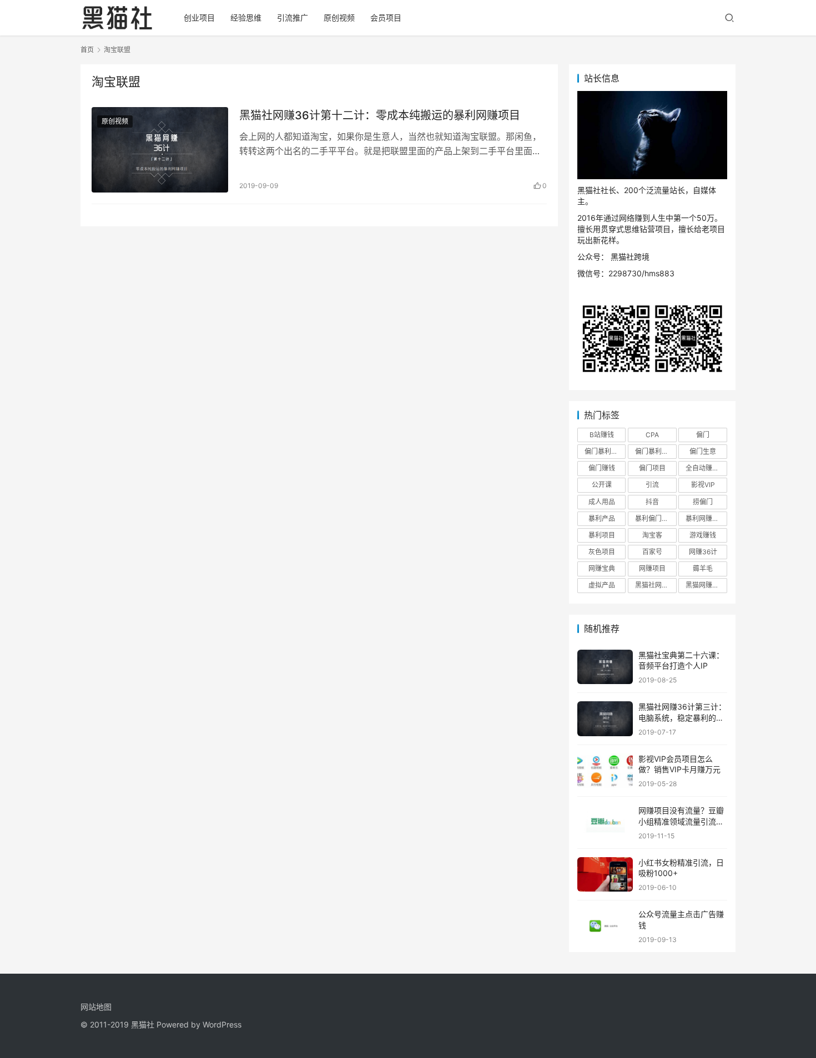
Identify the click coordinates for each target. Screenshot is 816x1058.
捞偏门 (703, 502)
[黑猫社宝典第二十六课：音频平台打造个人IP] (605, 667)
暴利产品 (601, 518)
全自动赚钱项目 (706, 468)
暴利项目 (601, 535)
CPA (652, 435)
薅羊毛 (703, 568)
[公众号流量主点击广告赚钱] (605, 926)
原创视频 (339, 17)
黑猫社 (142, 1024)
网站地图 (96, 1006)
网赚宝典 (601, 568)
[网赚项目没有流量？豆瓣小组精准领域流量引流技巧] (605, 822)
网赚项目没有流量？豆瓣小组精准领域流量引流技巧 (681, 821)
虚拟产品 (601, 585)
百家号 (652, 552)
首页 (87, 49)
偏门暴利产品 (604, 451)
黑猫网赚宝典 (706, 585)
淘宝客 (652, 535)
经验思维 (245, 17)
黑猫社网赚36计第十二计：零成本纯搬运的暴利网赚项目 (379, 115)
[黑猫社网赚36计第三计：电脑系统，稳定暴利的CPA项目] (605, 718)
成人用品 (601, 502)
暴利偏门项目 (655, 518)
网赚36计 (703, 552)
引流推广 (292, 17)
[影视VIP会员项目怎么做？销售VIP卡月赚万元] (605, 770)
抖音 (652, 502)
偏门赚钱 (601, 468)
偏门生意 (702, 451)
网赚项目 (652, 568)
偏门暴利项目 (655, 451)
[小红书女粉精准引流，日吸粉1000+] (605, 874)
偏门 (702, 435)
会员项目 (385, 17)
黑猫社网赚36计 (655, 585)
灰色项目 (601, 552)
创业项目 (199, 17)
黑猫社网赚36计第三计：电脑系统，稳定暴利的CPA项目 (682, 717)
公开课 (602, 484)
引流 (652, 484)
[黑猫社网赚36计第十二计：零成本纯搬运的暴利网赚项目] (160, 150)
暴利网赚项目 (706, 518)
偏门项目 (652, 468)
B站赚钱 (602, 435)
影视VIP (703, 484)
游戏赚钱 (702, 535)
